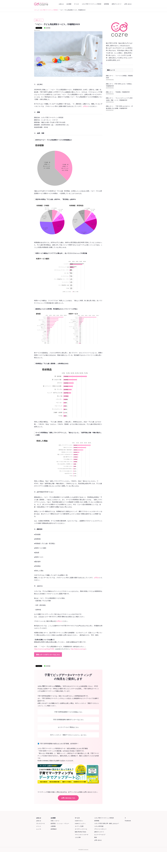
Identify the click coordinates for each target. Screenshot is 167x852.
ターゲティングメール (81, 829)
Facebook (128, 820)
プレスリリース (40, 823)
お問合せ (85, 106)
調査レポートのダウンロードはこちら (48, 654)
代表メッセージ (55, 820)
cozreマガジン (79, 820)
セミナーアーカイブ (99, 834)
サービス (76, 4)
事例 (95, 837)
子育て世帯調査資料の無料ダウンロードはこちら (68, 719)
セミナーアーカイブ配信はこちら (68, 727)
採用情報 (106, 4)
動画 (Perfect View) (80, 832)
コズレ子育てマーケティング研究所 (91, 4)
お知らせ (61, 4)
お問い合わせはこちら (68, 798)
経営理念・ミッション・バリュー (60, 823)
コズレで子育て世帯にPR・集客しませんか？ (106, 823)
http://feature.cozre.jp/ (78, 649)
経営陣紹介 (54, 829)
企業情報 (53, 826)
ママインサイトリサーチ (81, 834)
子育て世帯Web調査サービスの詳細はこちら (68, 712)
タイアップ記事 (79, 826)
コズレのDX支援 (98, 826)
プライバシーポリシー (100, 829)
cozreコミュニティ (80, 823)
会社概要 (68, 4)
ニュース (38, 829)
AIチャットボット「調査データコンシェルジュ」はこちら (68, 735)
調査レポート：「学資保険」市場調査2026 (118, 92)
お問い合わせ (128, 4)
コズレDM (77, 837)
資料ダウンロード (116, 4)
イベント (38, 826)
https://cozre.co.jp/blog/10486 (44, 649)
